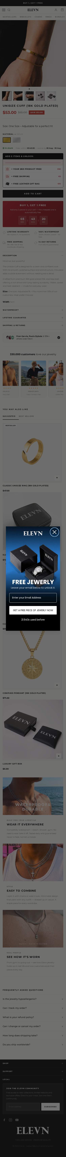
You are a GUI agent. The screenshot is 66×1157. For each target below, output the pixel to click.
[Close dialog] (54, 532)
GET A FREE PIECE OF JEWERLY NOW (33, 610)
